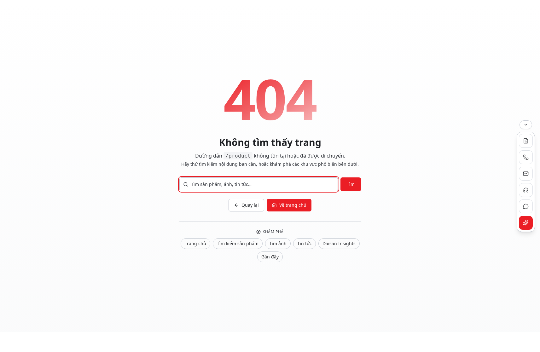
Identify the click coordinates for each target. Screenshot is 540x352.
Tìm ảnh (278, 243)
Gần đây (270, 257)
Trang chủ (195, 243)
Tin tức (304, 243)
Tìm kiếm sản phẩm (237, 243)
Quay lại (250, 205)
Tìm (351, 184)
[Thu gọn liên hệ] (526, 124)
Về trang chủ (292, 205)
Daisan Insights (339, 243)
